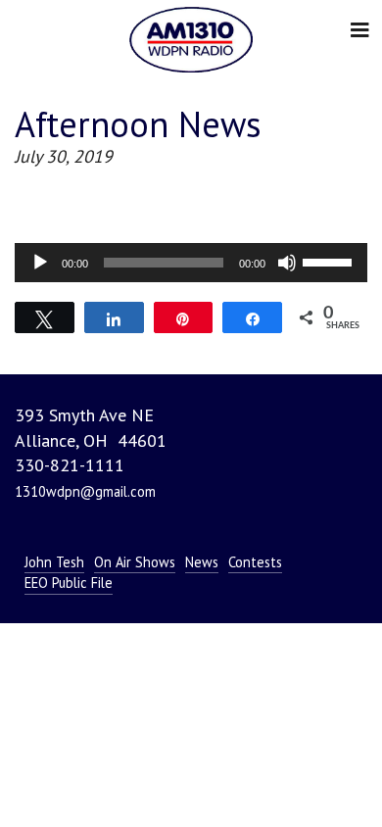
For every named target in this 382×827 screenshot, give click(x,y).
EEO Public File (68, 582)
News (201, 562)
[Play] (40, 262)
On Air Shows (134, 562)
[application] (191, 262)
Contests (255, 562)
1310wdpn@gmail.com (85, 491)
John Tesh (54, 562)
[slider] (330, 260)
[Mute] (287, 262)
